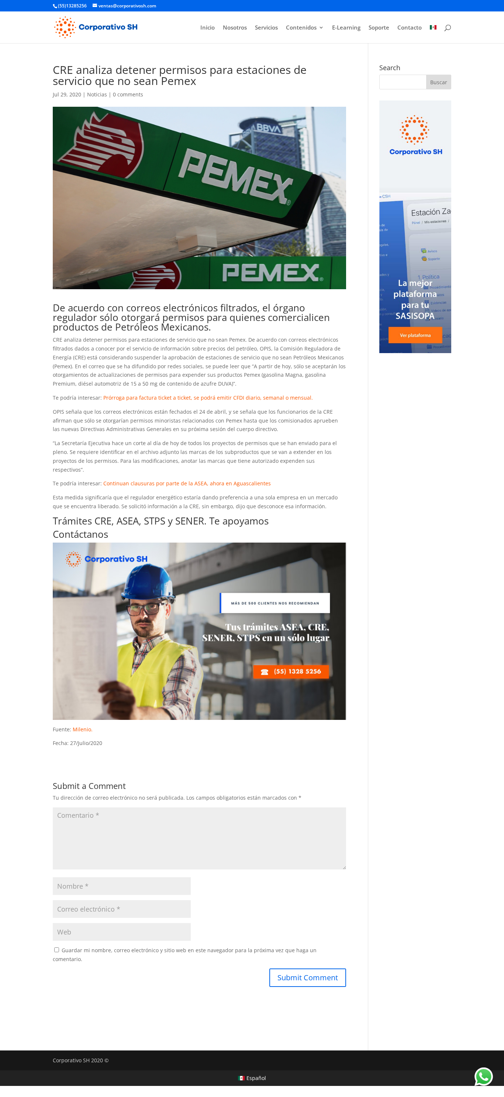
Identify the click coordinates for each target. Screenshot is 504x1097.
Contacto (409, 28)
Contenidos (301, 28)
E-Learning (346, 28)
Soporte (379, 28)
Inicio (207, 28)
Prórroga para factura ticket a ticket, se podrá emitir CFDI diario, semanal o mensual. (208, 397)
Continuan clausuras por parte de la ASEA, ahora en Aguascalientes (187, 483)
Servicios (266, 28)
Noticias (97, 94)
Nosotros (235, 28)
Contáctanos (80, 534)
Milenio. (83, 729)
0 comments (128, 94)
